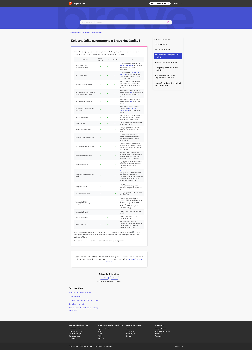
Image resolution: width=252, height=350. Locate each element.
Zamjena (123, 171)
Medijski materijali (75, 333)
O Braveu (72, 338)
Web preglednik (160, 329)
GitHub (99, 336)
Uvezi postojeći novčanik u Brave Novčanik (166, 69)
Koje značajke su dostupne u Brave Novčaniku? (167, 56)
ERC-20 (136, 72)
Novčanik (86, 33)
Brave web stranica (75, 329)
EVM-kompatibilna (126, 65)
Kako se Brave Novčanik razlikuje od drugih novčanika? (168, 84)
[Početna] (78, 3)
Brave (128, 329)
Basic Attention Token (76, 331)
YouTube (100, 338)
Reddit (99, 333)
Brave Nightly (130, 333)
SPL (132, 72)
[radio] (104, 277)
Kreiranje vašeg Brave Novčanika (166, 62)
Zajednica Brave (103, 329)
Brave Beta (130, 331)
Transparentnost (74, 336)
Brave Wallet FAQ (161, 44)
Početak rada (97, 33)
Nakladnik (158, 333)
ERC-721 (123, 74)
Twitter (99, 331)
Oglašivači (158, 336)
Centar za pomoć (75, 33)
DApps (131, 92)
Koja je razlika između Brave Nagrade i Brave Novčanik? (165, 77)
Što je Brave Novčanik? (163, 49)
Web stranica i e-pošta (162, 331)
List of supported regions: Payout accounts (83, 300)
